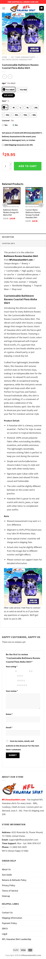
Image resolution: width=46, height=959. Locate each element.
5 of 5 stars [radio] (12, 685)
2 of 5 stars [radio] (23, 671)
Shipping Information (12, 917)
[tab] (23, 237)
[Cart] (41, 8)
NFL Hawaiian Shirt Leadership (16, 939)
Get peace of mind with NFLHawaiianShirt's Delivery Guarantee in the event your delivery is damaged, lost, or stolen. (22, 136)
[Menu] (3, 8)
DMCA (5, 928)
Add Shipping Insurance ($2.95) (18, 145)
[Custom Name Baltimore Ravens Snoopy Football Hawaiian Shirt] (34, 195)
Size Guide (7, 874)
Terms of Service (10, 890)
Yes (6, 125)
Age (4, 83)
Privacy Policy (8, 885)
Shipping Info (8, 243)
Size (4, 101)
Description (8, 237)
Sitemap (6, 896)
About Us (6, 869)
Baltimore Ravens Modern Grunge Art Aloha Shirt (11, 212)
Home (4, 57)
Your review (12, 691)
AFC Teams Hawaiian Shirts (23, 57)
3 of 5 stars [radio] (12, 676)
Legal (4, 933)
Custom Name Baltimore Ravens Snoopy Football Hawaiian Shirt (33, 214)
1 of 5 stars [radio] (10, 671)
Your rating (11, 666)
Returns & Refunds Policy (14, 880)
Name (9, 714)
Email (9, 727)
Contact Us (7, 912)
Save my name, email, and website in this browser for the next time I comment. (22, 745)
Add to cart (28, 166)
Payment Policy (9, 923)
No (16, 125)
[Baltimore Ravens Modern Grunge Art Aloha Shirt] (11, 195)
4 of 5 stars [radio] (12, 680)
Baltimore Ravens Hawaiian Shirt (17, 59)
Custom (6, 120)
